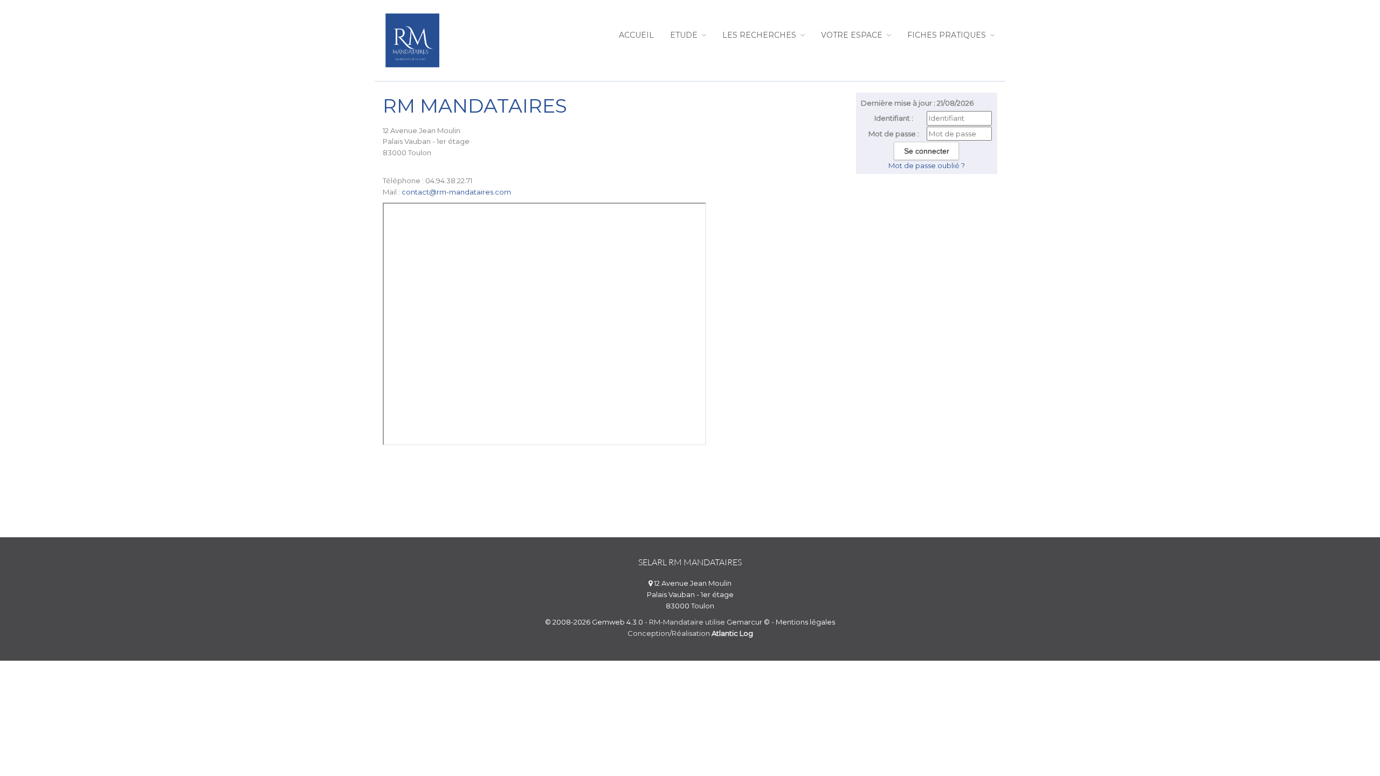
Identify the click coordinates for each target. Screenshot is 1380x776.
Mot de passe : (893, 133)
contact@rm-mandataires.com (456, 192)
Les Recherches (760, 35)
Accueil (636, 35)
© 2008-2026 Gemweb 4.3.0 (594, 622)
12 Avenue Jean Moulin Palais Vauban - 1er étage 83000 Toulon (690, 594)
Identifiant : (893, 118)
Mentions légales (805, 622)
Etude (685, 35)
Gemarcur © (748, 622)
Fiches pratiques (947, 35)
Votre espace (853, 35)
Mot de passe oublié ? (926, 165)
